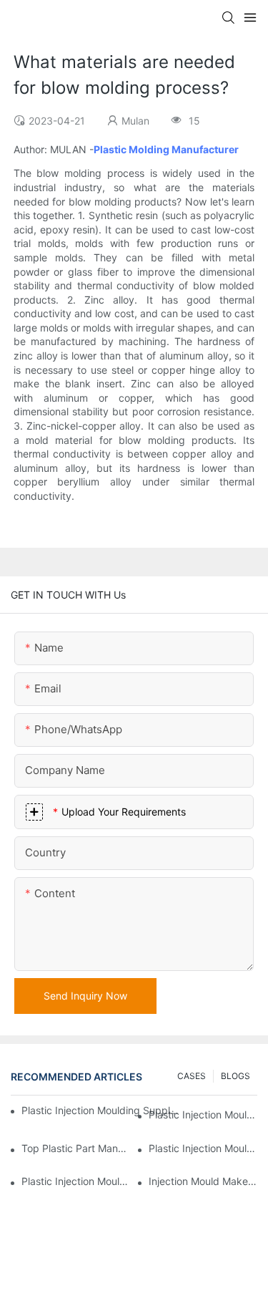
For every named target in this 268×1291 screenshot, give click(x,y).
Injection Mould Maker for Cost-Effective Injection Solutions (203, 1181)
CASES (191, 1075)
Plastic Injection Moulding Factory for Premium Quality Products (203, 1114)
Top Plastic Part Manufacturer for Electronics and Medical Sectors (75, 1148)
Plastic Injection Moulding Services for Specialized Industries (75, 1181)
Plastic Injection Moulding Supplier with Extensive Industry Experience (100, 1110)
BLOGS (235, 1075)
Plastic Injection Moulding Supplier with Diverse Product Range (203, 1148)
